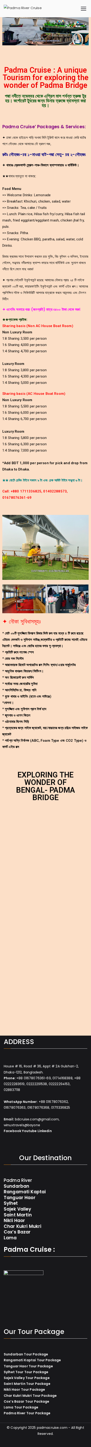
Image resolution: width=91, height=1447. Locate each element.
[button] (7, 32)
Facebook (12, 1131)
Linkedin (45, 1131)
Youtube (29, 1131)
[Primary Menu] (83, 8)
